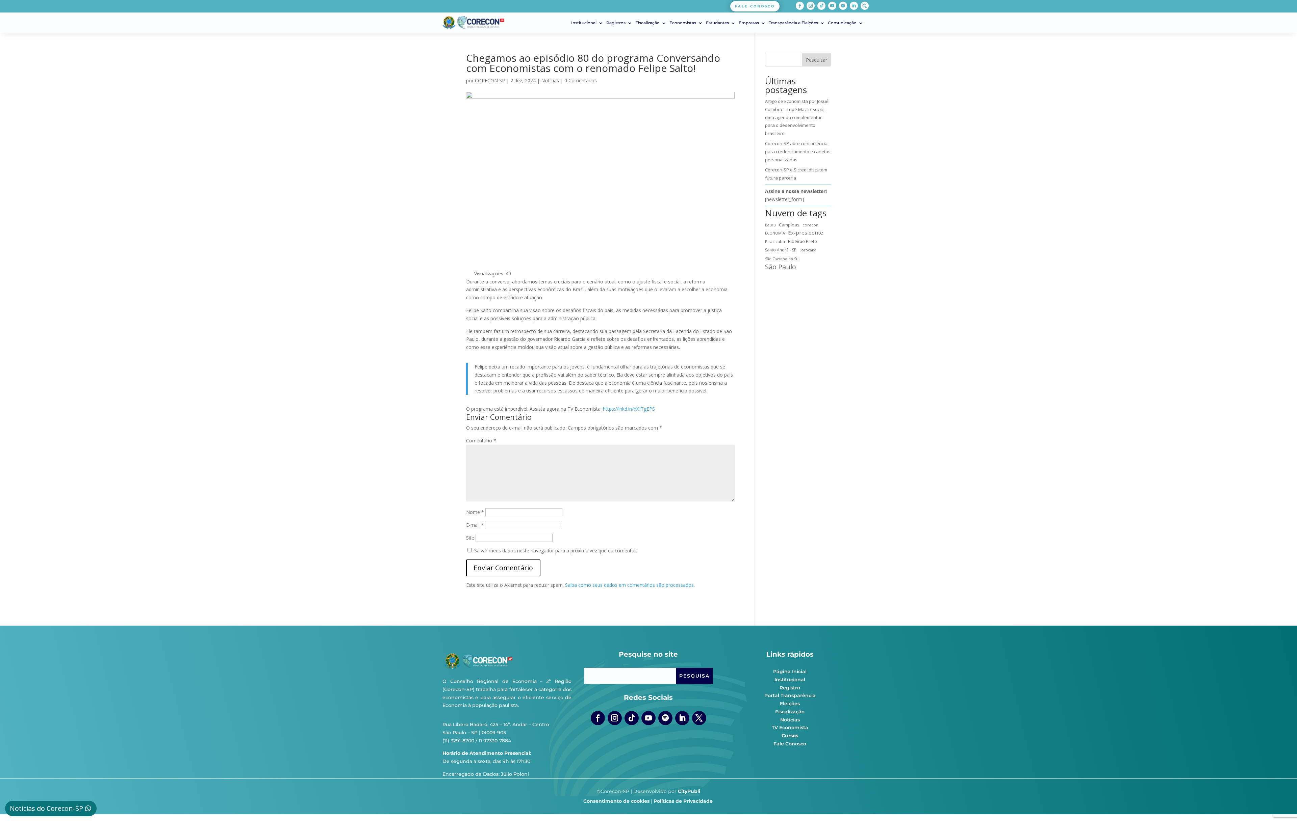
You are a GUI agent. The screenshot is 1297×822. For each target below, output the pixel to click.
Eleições (790, 704)
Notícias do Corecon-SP (46, 808)
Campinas (789, 225)
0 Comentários (580, 80)
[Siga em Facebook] (800, 6)
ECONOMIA (775, 233)
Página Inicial (790, 671)
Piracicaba (775, 241)
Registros (616, 23)
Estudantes (717, 23)
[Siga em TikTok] (821, 6)
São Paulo (780, 267)
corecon (810, 224)
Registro (790, 688)
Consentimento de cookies (616, 801)
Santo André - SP (780, 250)
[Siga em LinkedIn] (854, 6)
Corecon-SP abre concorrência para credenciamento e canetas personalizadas (798, 151)
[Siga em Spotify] (843, 6)
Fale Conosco (789, 744)
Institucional (583, 23)
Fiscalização (647, 23)
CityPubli (689, 791)
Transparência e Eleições (793, 23)
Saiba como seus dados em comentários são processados (629, 585)
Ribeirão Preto (802, 241)
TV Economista (790, 727)
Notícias (550, 80)
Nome (475, 512)
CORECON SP (490, 80)
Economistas (682, 23)
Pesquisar (816, 60)
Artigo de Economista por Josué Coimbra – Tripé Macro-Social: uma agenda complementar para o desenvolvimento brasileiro (797, 117)
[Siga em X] (865, 6)
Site (470, 538)
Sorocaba (807, 250)
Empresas (749, 23)
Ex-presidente (805, 232)
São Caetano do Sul (782, 258)
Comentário (481, 440)
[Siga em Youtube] (832, 6)
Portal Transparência (790, 695)
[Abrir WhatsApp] (1280, 805)
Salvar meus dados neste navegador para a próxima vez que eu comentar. (555, 550)
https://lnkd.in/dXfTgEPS (629, 409)
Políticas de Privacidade (683, 801)
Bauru (770, 224)
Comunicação (842, 23)
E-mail (475, 525)
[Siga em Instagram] (811, 6)
